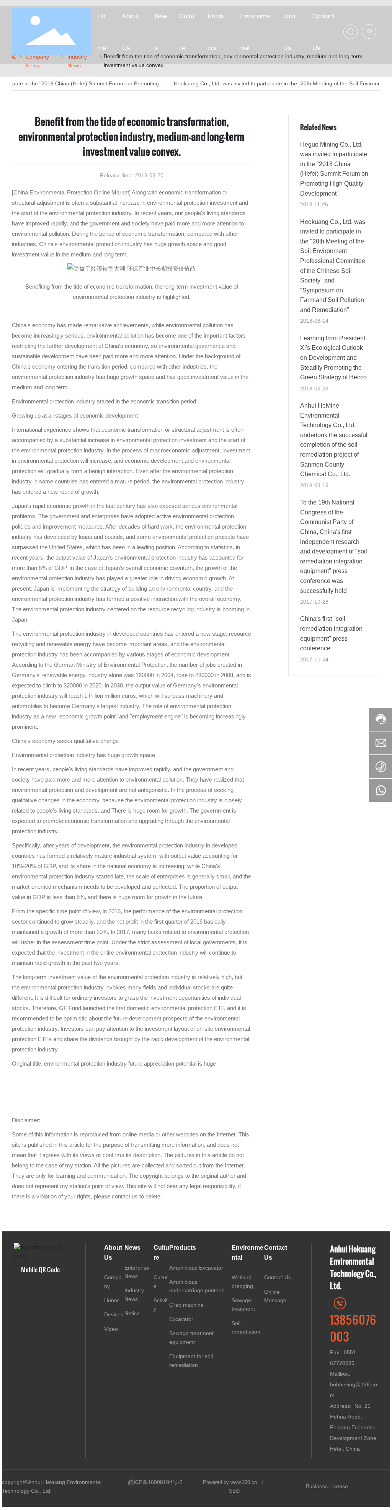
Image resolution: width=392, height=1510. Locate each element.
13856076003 (353, 1328)
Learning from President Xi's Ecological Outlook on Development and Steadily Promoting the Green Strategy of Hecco (333, 357)
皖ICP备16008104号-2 (155, 1482)
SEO (234, 1491)
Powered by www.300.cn (230, 1482)
